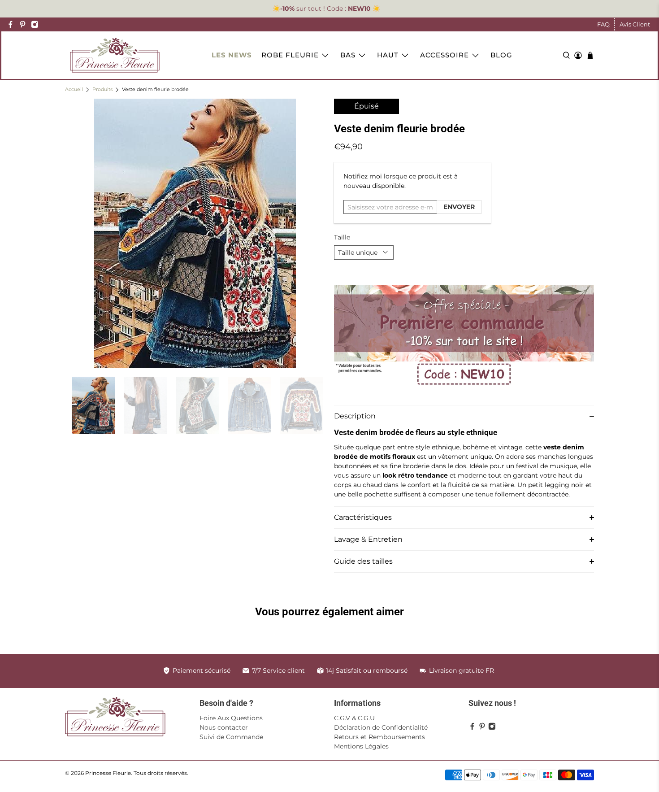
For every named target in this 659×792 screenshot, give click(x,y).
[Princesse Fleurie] (115, 55)
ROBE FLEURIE (290, 55)
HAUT (388, 55)
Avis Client (635, 24)
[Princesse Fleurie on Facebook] (10, 24)
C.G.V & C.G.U (354, 718)
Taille (342, 237)
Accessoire (444, 55)
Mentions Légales (361, 746)
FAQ (603, 24)
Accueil (74, 89)
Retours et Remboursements (379, 737)
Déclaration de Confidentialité (381, 727)
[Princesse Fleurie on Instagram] (35, 24)
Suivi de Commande (231, 737)
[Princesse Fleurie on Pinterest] (22, 24)
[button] (464, 416)
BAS (348, 55)
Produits (102, 89)
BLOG (501, 55)
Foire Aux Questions (231, 718)
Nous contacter (223, 727)
